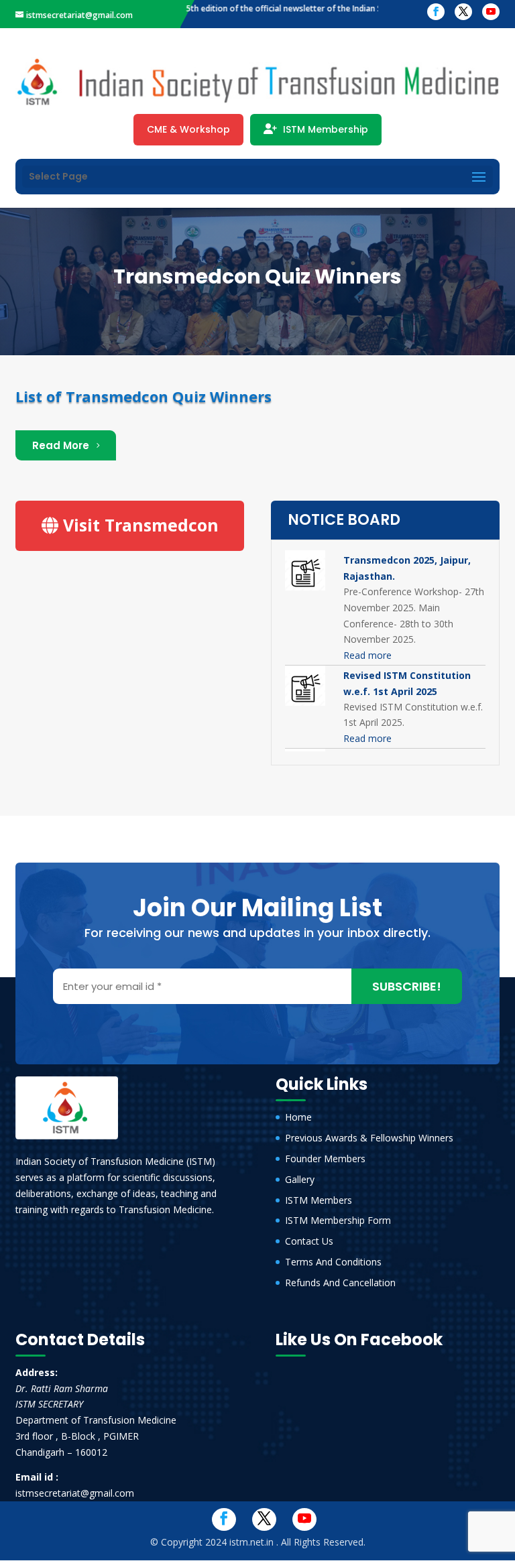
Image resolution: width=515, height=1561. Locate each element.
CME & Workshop (188, 129)
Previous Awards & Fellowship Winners (369, 1137)
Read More (60, 445)
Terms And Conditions (333, 1261)
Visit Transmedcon (138, 524)
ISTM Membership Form (338, 1220)
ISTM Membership (324, 129)
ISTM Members (318, 1200)
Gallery (299, 1179)
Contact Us (309, 1241)
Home (298, 1117)
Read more (367, 655)
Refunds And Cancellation (340, 1282)
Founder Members (325, 1158)
